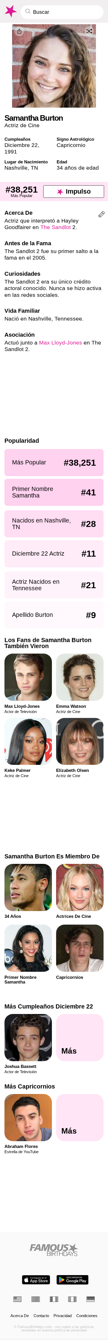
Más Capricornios (29, 1086)
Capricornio (71, 145)
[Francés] (54, 1299)
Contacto (41, 1316)
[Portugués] (35, 1299)
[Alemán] (91, 1299)
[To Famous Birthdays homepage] (10, 11)
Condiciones (87, 1316)
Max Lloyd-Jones (60, 343)
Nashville (16, 168)
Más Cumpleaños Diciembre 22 (48, 1006)
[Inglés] (17, 1299)
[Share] (19, 31)
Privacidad (62, 1316)
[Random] (89, 31)
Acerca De (19, 1316)
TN (34, 168)
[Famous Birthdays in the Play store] (72, 1279)
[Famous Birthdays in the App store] (36, 1279)
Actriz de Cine (22, 125)
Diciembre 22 (21, 145)
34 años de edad (78, 168)
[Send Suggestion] (102, 215)
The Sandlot (55, 227)
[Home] (54, 1249)
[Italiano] (72, 1299)
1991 (10, 152)
